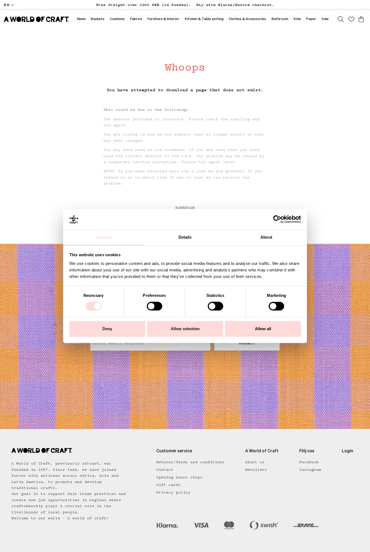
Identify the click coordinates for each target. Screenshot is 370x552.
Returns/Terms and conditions (190, 462)
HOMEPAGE (185, 208)
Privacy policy (173, 492)
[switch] (154, 306)
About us (255, 462)
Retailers (256, 470)
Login (347, 451)
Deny (107, 328)
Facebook (309, 462)
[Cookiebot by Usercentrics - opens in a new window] (277, 219)
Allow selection (185, 328)
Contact (164, 470)
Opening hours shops (179, 477)
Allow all (263, 328)
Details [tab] (185, 237)
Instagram (310, 470)
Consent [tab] (104, 237)
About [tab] (266, 237)
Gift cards (168, 485)
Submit (247, 343)
